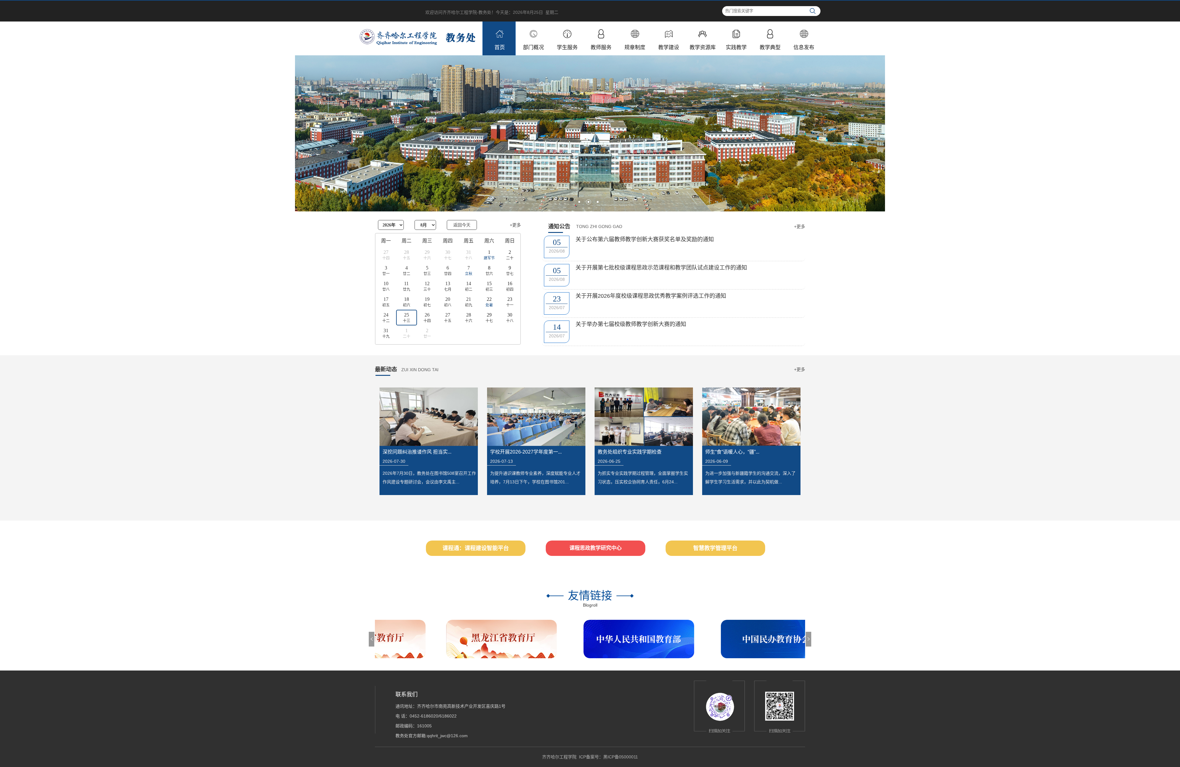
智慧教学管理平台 (715, 548)
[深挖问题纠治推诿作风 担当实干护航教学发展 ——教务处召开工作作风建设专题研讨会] (429, 416)
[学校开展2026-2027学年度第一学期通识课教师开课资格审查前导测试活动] (536, 416)
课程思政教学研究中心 (595, 548)
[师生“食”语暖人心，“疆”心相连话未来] (751, 416)
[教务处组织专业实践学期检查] (644, 416)
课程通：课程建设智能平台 (475, 548)
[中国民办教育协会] (785, 639)
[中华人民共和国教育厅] (647, 639)
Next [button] (808, 639)
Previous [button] (371, 639)
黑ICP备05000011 (620, 756)
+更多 (515, 224)
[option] (379, 639)
